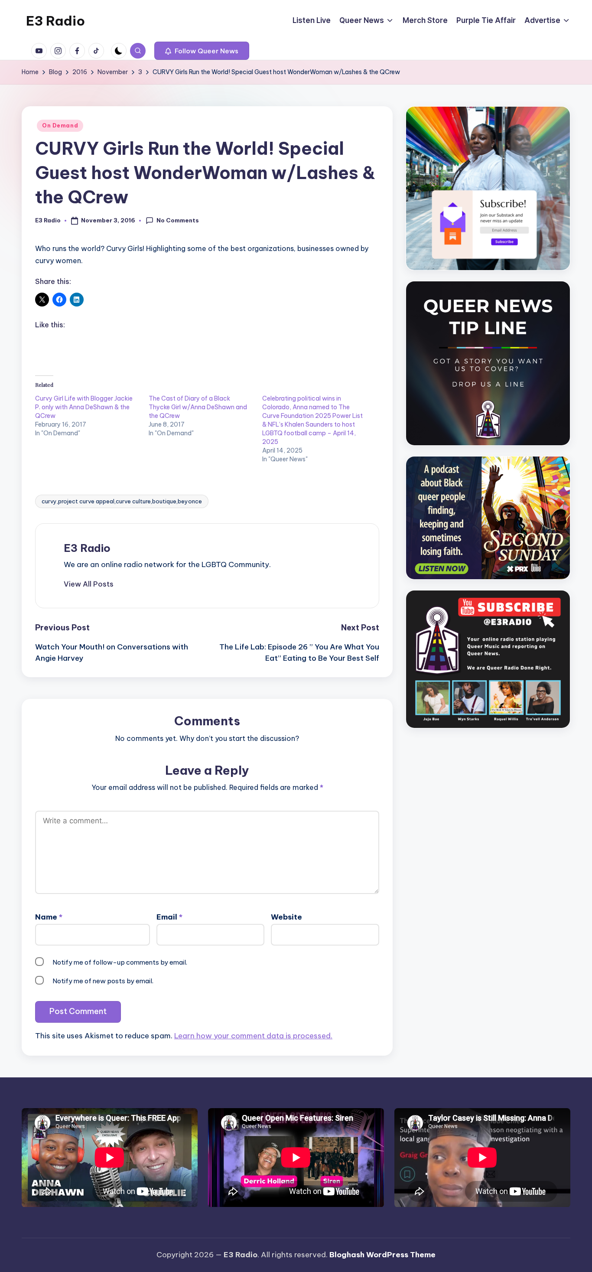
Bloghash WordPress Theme (382, 1254)
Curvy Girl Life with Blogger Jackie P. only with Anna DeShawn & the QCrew (84, 407)
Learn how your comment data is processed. (253, 1035)
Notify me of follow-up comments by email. (119, 962)
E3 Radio (55, 21)
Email (169, 917)
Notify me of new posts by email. (102, 981)
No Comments (177, 220)
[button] (201, 51)
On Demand (60, 125)
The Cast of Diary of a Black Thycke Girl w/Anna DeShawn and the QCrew (198, 407)
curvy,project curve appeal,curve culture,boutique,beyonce (122, 501)
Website (286, 917)
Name (48, 917)
